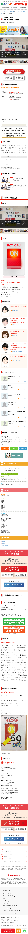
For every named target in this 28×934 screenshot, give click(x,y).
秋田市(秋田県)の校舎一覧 (8, 545)
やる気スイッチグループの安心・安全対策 (13, 861)
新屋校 (3, 541)
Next (27, 47)
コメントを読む (23, 381)
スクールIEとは (7, 851)
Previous (1, 47)
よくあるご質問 (7, 859)
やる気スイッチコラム (9, 864)
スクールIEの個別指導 (9, 854)
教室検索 (12, 11)
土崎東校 (4, 543)
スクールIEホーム (5, 11)
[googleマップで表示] (19, 22)
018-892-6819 (10, 22)
